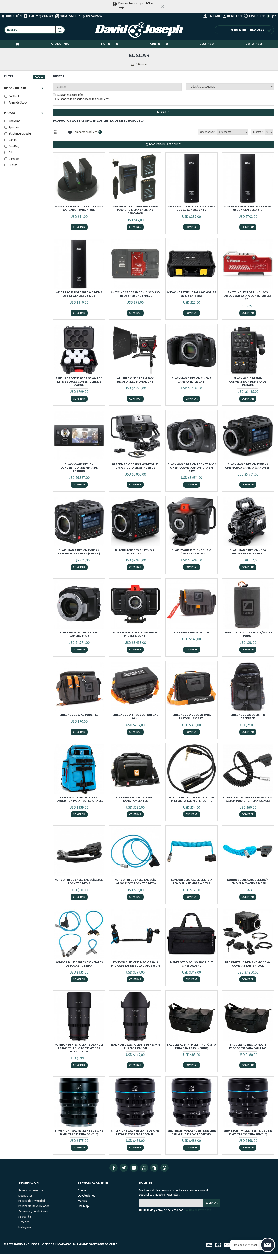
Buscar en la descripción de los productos (83, 99)
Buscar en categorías (70, 94)
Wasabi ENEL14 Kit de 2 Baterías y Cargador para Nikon (79, 208)
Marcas (9, 112)
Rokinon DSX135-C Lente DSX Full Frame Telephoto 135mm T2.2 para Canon (79, 1048)
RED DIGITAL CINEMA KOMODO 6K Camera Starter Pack (247, 964)
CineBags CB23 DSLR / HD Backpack (247, 716)
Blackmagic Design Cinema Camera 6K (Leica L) (191, 380)
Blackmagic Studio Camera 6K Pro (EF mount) (135, 634)
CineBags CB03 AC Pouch (191, 632)
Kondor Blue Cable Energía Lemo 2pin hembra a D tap (191, 881)
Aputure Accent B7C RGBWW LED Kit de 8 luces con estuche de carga (79, 382)
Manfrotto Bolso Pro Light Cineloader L (191, 964)
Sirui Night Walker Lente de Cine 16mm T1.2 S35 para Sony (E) (79, 1132)
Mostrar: (258, 131)
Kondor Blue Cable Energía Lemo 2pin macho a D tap (247, 881)
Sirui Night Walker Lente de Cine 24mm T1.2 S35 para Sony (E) (135, 1132)
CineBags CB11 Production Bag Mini (135, 716)
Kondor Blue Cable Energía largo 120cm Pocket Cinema (135, 881)
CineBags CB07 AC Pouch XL (79, 714)
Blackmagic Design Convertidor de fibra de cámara (247, 382)
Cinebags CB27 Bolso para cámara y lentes (135, 799)
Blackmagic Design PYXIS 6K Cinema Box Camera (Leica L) (79, 552)
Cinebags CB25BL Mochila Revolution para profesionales (79, 799)
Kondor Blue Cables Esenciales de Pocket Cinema (79, 964)
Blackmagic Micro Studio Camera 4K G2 (79, 634)
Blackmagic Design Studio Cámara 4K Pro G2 (191, 552)
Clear (40, 77)
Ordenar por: (207, 131)
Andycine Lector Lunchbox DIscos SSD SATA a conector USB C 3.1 (248, 296)
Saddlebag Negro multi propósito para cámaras (248, 1046)
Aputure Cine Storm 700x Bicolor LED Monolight (135, 380)
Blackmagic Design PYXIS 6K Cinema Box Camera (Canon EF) (248, 466)
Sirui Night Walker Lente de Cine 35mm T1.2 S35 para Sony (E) (191, 1132)
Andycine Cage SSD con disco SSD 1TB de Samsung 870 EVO (135, 294)
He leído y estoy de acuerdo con (177, 1210)
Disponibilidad (15, 88)
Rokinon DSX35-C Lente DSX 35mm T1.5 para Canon (135, 1046)
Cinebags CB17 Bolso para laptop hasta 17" (191, 716)
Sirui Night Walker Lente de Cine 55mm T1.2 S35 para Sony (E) (248, 1132)
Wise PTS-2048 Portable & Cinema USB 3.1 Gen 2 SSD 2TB (248, 208)
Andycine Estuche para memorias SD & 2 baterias (191, 294)
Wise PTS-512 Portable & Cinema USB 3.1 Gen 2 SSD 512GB (79, 294)
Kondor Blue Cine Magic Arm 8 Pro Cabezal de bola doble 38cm (135, 964)
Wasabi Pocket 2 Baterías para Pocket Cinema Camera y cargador (135, 210)
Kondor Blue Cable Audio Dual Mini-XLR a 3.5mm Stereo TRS (192, 799)
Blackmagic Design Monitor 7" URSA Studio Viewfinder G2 (135, 466)
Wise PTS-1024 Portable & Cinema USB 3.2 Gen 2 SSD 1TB (192, 208)
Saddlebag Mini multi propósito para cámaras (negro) (191, 1046)
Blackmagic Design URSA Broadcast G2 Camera (248, 552)
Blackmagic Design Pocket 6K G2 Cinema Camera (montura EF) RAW (191, 467)
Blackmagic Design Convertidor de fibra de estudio (79, 467)
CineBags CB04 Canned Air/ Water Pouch (247, 634)
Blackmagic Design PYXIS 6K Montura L (135, 552)
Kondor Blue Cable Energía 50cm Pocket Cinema (79, 881)
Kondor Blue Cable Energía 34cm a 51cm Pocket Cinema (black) (247, 799)
